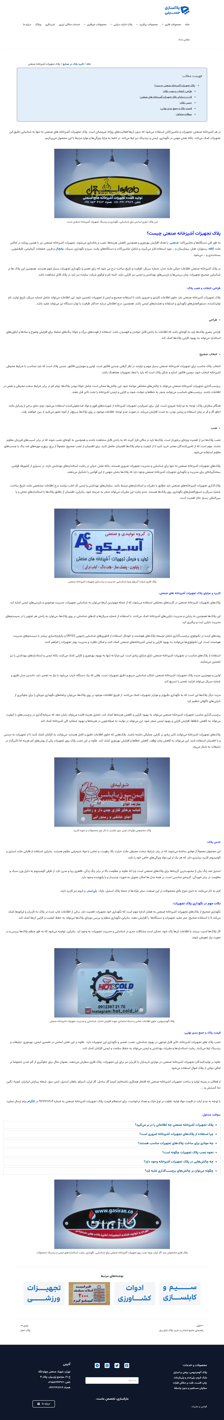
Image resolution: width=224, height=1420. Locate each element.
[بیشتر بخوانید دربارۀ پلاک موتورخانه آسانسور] (89, 1294)
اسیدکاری (50, 25)
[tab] (112, 1125)
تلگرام (31, 1101)
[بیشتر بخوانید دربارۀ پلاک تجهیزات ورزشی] (44, 1294)
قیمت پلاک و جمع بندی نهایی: (176, 109)
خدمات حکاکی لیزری (69, 25)
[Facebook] (126, 1365)
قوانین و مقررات (199, 1407)
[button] (163, 25)
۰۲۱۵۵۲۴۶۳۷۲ (56, 1382)
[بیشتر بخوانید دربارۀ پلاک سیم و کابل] (180, 1294)
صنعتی (174, 242)
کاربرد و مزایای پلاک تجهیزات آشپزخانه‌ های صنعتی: (166, 97)
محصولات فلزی (173, 25)
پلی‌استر (92, 891)
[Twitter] (116, 1365)
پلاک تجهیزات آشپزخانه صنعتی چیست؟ (174, 86)
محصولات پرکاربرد (148, 25)
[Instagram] (107, 1365)
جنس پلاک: (186, 103)
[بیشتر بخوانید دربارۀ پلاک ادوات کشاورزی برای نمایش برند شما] (134, 1294)
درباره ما (27, 25)
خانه (187, 25)
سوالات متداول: (184, 114)
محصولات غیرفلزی (96, 25)
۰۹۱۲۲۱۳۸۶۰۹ (56, 1388)
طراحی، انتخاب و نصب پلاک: (177, 91)
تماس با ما (184, 40)
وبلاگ (38, 25)
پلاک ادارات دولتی (123, 25)
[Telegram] (97, 1365)
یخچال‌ (59, 249)
